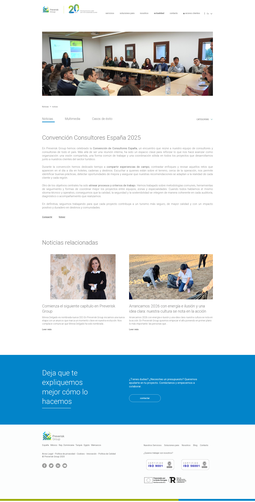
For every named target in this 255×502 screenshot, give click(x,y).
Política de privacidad (65, 454)
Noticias (45, 107)
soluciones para (127, 13)
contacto (174, 13)
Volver (62, 217)
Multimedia (72, 119)
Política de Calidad (107, 454)
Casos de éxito (102, 119)
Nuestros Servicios (153, 445)
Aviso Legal (47, 454)
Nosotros (186, 445)
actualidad (159, 13)
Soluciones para (171, 445)
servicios (109, 13)
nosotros (144, 13)
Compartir (47, 217)
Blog (195, 445)
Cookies (81, 454)
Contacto (204, 445)
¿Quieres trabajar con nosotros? (158, 453)
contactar (145, 398)
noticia (55, 107)
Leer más (47, 329)
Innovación (91, 454)
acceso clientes (192, 13)
